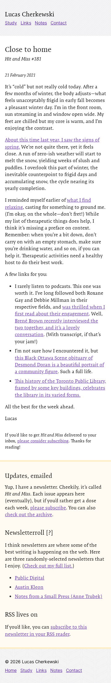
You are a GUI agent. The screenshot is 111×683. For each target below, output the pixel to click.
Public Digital (29, 578)
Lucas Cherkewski (29, 14)
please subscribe (48, 508)
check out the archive (28, 514)
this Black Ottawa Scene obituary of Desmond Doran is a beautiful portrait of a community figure (59, 365)
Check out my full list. (48, 566)
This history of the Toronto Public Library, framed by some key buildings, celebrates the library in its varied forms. (60, 388)
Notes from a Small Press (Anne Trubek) (58, 596)
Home (11, 670)
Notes (41, 22)
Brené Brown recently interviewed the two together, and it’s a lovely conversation (56, 328)
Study (11, 22)
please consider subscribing (42, 441)
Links (26, 22)
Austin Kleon (29, 587)
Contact (59, 22)
